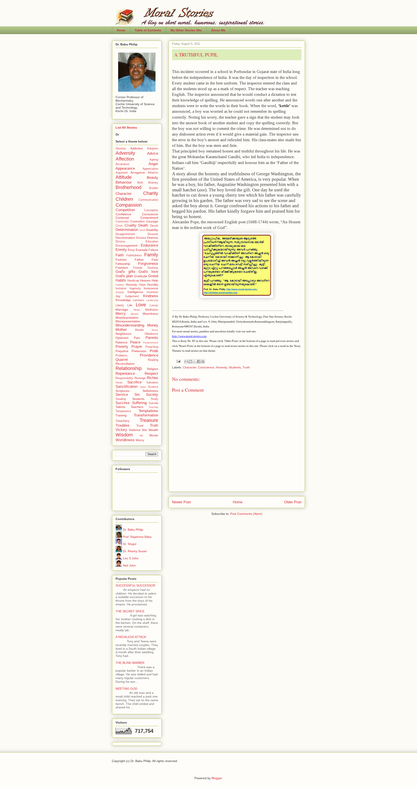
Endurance (149, 245)
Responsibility (124, 378)
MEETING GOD (126, 688)
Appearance (125, 168)
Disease (141, 237)
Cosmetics (137, 221)
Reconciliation (125, 363)
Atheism (153, 172)
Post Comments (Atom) (246, 513)
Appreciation (150, 168)
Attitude (124, 177)
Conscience (206, 367)
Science (153, 386)
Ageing (153, 159)
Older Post (292, 502)
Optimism (122, 338)
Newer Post (181, 502)
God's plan (124, 276)
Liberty (120, 305)
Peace (135, 342)
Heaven (145, 280)
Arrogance (138, 172)
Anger (153, 164)
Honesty (221, 367)
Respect (151, 373)
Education (152, 241)
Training (121, 415)
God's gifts (125, 272)
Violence (135, 430)
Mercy (121, 313)
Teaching (153, 407)
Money (152, 325)
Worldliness (125, 440)
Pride (154, 351)
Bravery (153, 182)
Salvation (152, 382)
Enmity (121, 250)
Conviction (122, 221)
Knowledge (123, 300)
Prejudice (122, 351)
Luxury (154, 305)
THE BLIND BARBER (130, 662)
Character (189, 367)
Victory (121, 430)
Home (121, 30)
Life (129, 305)
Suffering (139, 403)
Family (151, 254)
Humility (152, 284)
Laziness (138, 300)
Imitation (121, 288)
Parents (152, 338)
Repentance (125, 373)
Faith (120, 255)
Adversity (125, 153)
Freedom (122, 267)
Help (155, 280)
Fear (155, 259)
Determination (127, 230)
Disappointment (125, 234)
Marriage (122, 309)
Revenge (140, 378)
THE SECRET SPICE (130, 611)
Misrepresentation (128, 321)
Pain (137, 338)
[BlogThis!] (190, 361)
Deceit (154, 225)
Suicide (153, 403)
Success (123, 403)
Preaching (152, 346)
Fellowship (123, 263)
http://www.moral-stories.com (189, 336)
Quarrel (122, 360)
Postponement (150, 342)
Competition (125, 210)
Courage (152, 221)
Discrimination (125, 237)
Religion (152, 369)
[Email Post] (178, 361)
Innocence (151, 288)
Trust (139, 425)
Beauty (152, 178)
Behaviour (124, 182)
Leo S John (130, 558)
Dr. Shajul (129, 544)
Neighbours (123, 333)
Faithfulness (134, 255)
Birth (140, 182)
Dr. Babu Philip (132, 529)
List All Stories (126, 127)
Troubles (122, 425)
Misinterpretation (127, 317)
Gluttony (152, 267)
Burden (153, 188)
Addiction (136, 148)
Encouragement (126, 245)
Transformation (146, 415)
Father (139, 259)
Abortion (121, 148)
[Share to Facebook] (199, 361)
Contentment (149, 217)
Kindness (150, 296)
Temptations (148, 411)
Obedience (151, 333)
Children (124, 199)
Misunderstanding (130, 325)
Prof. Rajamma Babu (137, 536)
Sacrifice (134, 382)
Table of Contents (148, 30)
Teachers (137, 407)
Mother (121, 330)
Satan (143, 387)
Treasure (149, 420)
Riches (152, 378)
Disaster (153, 234)
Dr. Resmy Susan (134, 551)
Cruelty (130, 225)
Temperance (123, 411)
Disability (152, 230)
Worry (140, 440)
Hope (142, 284)
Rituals (119, 382)
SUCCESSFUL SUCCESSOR (135, 585)
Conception (151, 210)
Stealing (121, 399)
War (144, 430)
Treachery (122, 420)
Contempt (122, 217)
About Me (218, 30)
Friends (137, 267)
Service (122, 395)
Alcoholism (122, 164)
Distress (152, 237)
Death (143, 225)
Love (141, 304)
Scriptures (122, 391)
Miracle (134, 314)
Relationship (129, 368)
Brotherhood (128, 187)
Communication (148, 199)
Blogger (217, 778)
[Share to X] (194, 361)
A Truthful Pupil (196, 54)
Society (152, 395)
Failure (153, 250)
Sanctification (126, 386)
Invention (152, 292)
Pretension (139, 351)
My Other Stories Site (186, 30)
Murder (139, 329)
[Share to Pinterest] (203, 361)
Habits (121, 280)
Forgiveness (148, 264)
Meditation (151, 309)
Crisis (119, 225)
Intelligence (135, 292)
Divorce (120, 241)
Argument (122, 172)
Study (154, 399)
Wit (141, 435)
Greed (153, 276)
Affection (125, 159)
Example (142, 250)
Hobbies (120, 284)
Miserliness (150, 313)
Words (153, 435)
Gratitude (140, 276)
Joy (118, 296)
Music (155, 330)
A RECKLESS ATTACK (131, 637)
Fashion (121, 259)
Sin (137, 395)
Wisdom (124, 434)
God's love (148, 272)
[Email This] (186, 361)
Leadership (152, 300)
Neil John (129, 565)
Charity (150, 193)
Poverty (122, 347)
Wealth (153, 430)
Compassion (129, 205)
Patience (121, 342)
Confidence (123, 214)
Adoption (152, 148)
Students (235, 367)
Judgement (132, 296)
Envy (131, 250)
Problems (121, 355)
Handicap (133, 280)
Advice (152, 153)
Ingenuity (135, 288)
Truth (246, 367)
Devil (142, 230)
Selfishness (150, 391)
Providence (149, 355)
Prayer (136, 347)
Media (137, 309)
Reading (153, 359)
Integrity (120, 292)
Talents (120, 407)
